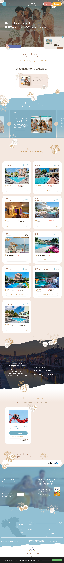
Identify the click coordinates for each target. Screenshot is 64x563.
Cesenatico (33, 157)
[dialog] (32, 560)
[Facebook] (46, 536)
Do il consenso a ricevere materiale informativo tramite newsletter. (7, 496)
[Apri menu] (4, 4)
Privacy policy (7, 541)
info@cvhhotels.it (50, 533)
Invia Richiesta (20, 494)
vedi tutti (17, 157)
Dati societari (11, 541)
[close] (63, 37)
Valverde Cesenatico (25, 157)
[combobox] (62, 557)
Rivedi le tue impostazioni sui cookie (32, 539)
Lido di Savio (45, 157)
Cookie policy (3, 541)
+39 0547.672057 (51, 532)
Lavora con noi (16, 541)
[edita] (58, 541)
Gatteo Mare (39, 157)
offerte (19, 402)
